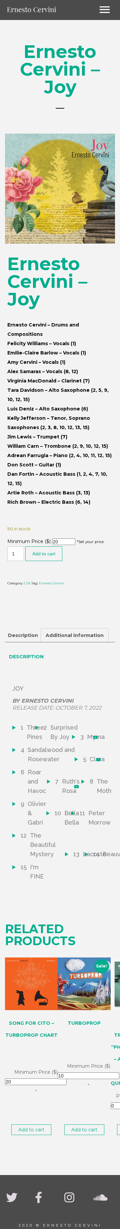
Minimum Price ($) (29, 541)
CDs (27, 583)
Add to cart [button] (31, 1130)
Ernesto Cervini (51, 583)
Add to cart (43, 553)
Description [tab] (23, 635)
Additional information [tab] (75, 635)
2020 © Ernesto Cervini (60, 1225)
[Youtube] (96, 737)
